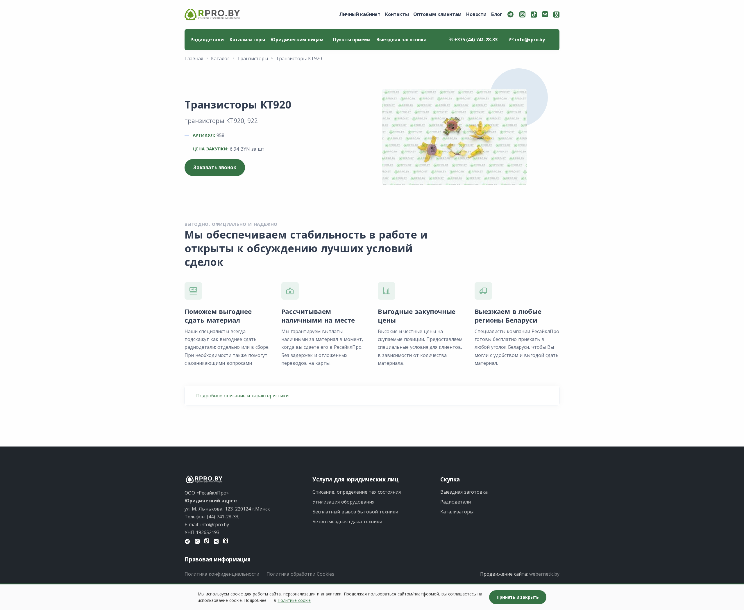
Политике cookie (294, 600)
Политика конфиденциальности (222, 574)
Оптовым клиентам (437, 14)
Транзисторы (252, 58)
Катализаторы (247, 39)
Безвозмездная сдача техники (347, 521)
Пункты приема (352, 39)
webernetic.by (544, 574)
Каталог (220, 58)
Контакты (397, 14)
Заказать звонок (214, 167)
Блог (496, 14)
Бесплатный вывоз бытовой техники (355, 511)
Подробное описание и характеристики (242, 395)
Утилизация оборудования (343, 502)
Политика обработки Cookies (300, 574)
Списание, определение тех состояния (356, 492)
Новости (476, 14)
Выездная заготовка (401, 39)
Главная (194, 58)
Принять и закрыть (518, 597)
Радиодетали (207, 39)
